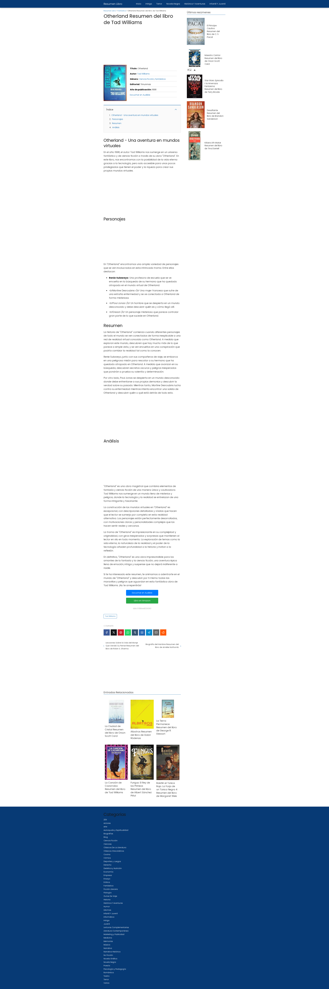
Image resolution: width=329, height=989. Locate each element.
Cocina (107, 854)
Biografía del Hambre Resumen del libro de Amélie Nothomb (162, 646)
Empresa (108, 875)
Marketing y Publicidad (114, 934)
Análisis (115, 127)
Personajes (117, 119)
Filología (107, 892)
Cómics (107, 858)
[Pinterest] (121, 632)
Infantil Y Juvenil (217, 3)
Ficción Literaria (111, 889)
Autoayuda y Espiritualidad (116, 830)
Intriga (149, 3)
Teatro (106, 976)
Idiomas (107, 910)
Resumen (116, 123)
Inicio (138, 3)
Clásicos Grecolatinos (114, 851)
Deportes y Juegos (112, 861)
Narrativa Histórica (112, 951)
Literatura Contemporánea (116, 931)
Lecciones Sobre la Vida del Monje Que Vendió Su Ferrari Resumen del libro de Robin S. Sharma (122, 645)
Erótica (107, 882)
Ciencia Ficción (146, 79)
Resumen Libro (113, 4)
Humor (107, 906)
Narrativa (108, 948)
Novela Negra (173, 3)
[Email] (156, 632)
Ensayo (107, 878)
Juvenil (107, 924)
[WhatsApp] (128, 632)
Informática (109, 917)
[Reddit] (163, 632)
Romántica (109, 972)
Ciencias (108, 844)
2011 (105, 819)
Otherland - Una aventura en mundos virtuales (134, 115)
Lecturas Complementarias (116, 927)
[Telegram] (149, 632)
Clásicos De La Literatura (115, 847)
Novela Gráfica (110, 958)
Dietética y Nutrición (113, 868)
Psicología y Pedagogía (115, 969)
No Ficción (108, 955)
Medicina (108, 938)
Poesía (107, 965)
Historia (107, 899)
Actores (107, 823)
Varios (106, 983)
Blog (106, 837)
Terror (159, 3)
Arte (105, 826)
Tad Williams (143, 73)
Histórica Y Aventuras (194, 3)
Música (107, 944)
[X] (114, 632)
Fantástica (160, 79)
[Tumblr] (135, 632)
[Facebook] (107, 632)
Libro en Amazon (142, 600)
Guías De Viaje (110, 896)
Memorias (108, 941)
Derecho (107, 865)
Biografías (108, 833)
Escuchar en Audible (140, 94)
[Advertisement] (142, 44)
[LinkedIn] (142, 632)
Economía (108, 872)
